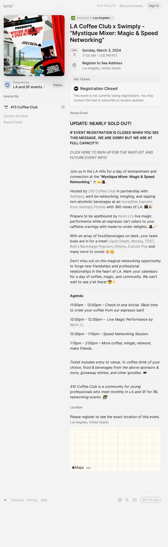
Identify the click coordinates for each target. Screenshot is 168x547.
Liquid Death (118, 241)
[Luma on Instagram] (119, 500)
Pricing (32, 500)
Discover (17, 500)
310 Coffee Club (102, 191)
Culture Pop (138, 246)
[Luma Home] (8, 6)
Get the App (150, 499)
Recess (137, 241)
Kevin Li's (126, 216)
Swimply (77, 196)
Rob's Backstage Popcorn (91, 246)
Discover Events (131, 6)
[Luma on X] (127, 500)
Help (44, 500)
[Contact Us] (134, 500)
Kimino (120, 246)
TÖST (149, 241)
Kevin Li (76, 324)
